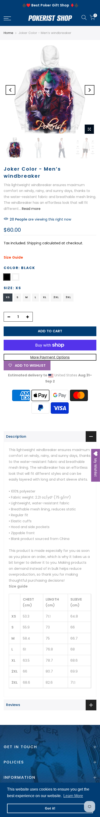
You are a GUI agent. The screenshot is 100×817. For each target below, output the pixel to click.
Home (8, 33)
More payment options (50, 357)
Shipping (34, 243)
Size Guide (13, 257)
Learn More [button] (73, 796)
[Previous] (10, 90)
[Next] (89, 90)
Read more (31, 208)
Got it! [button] (50, 808)
